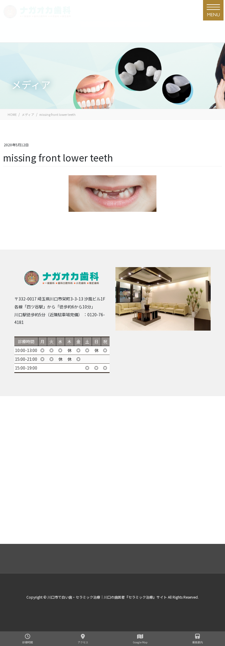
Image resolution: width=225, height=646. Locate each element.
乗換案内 (197, 642)
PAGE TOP (212, 603)
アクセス (83, 642)
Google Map (140, 642)
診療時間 (27, 642)
